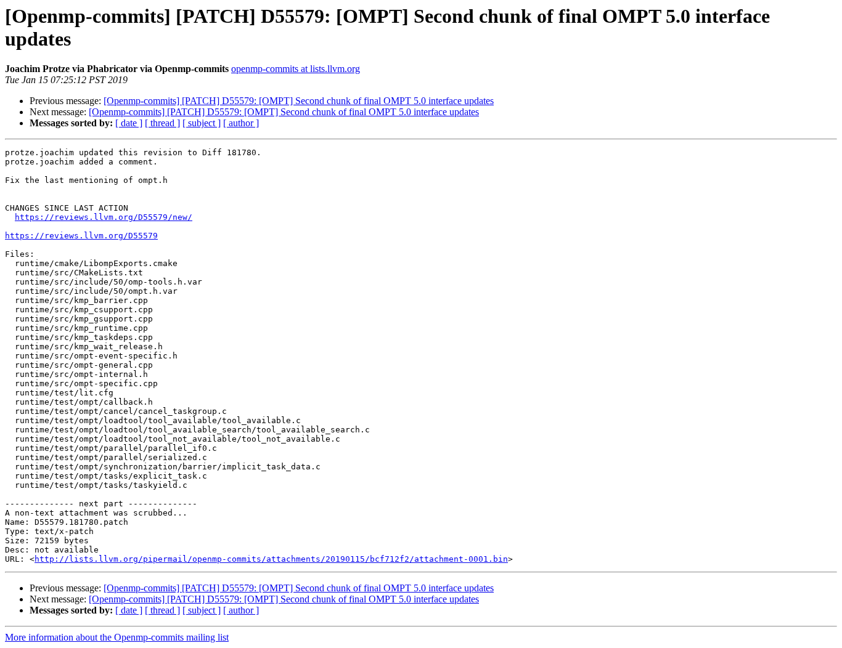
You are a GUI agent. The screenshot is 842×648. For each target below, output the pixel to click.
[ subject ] (201, 123)
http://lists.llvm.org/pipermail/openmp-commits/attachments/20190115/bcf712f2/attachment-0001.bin (271, 559)
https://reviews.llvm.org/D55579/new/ (103, 217)
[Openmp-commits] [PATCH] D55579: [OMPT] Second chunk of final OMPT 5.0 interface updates (299, 100)
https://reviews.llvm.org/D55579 (81, 235)
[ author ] (241, 123)
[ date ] (128, 123)
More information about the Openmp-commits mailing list (117, 637)
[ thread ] (162, 123)
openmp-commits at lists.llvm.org (295, 68)
